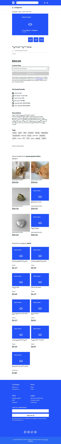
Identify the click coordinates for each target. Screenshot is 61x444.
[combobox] (30, 68)
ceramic (30, 133)
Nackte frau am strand (37, 340)
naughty (42, 135)
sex (24, 138)
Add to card (30, 73)
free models (39, 79)
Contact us (15, 389)
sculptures (16, 135)
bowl (20, 133)
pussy (14, 138)
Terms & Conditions (36, 398)
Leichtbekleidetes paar (19, 340)
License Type (16, 65)
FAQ (13, 400)
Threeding (13, 2)
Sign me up (30, 415)
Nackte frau (15, 288)
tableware (44, 133)
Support (14, 402)
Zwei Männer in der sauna (20, 314)
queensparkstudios (21, 50)
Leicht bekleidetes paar (19, 261)
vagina (44, 138)
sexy (28, 138)
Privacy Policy (34, 400)
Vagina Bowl (35, 229)
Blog (31, 387)
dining (37, 133)
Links (32, 389)
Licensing (33, 402)
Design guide (16, 398)
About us (15, 387)
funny (29, 135)
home (14, 133)
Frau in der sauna (36, 288)
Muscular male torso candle (20, 367)
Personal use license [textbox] (20, 68)
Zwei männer (35, 314)
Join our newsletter (19, 407)
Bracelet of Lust (36, 202)
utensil (38, 138)
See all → (15, 159)
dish (25, 133)
